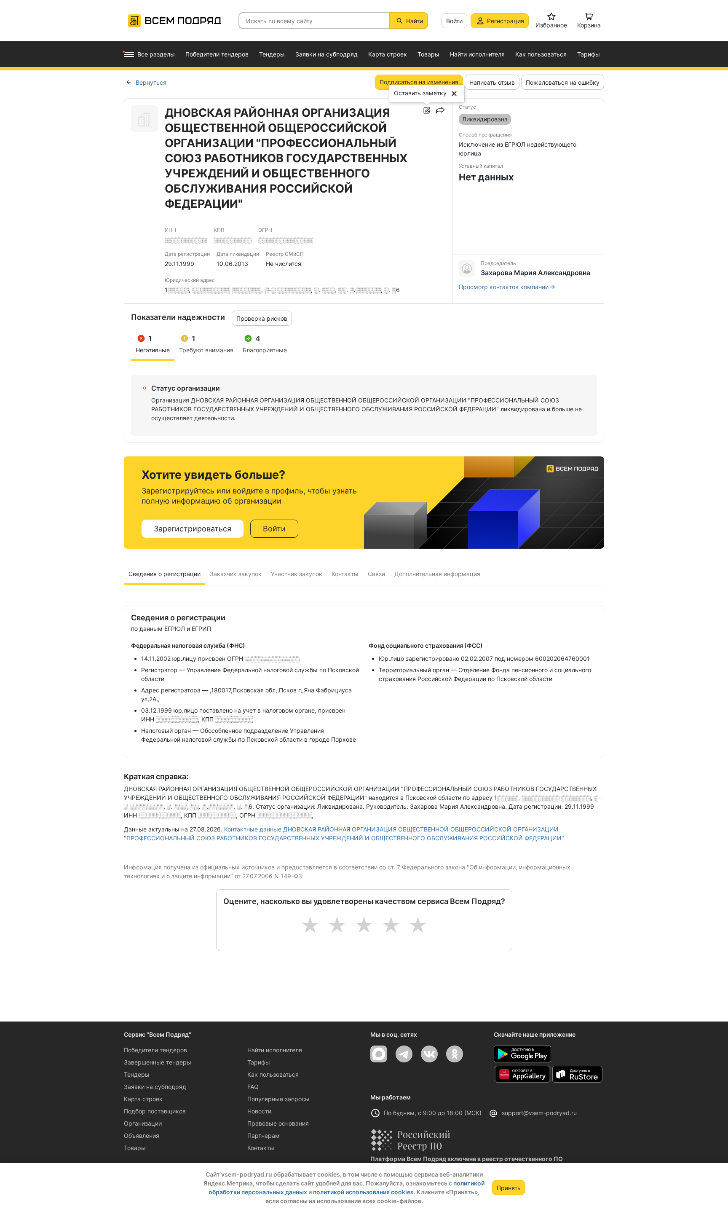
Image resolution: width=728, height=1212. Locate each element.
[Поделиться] (440, 110)
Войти (454, 20)
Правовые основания (278, 1123)
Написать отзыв (492, 82)
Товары (135, 1147)
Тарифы (258, 1062)
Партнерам (263, 1135)
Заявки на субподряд (155, 1086)
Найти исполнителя (274, 1050)
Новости (259, 1111)
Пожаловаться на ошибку (563, 82)
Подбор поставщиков (155, 1111)
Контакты (260, 1147)
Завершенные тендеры (157, 1062)
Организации (143, 1123)
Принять (509, 1187)
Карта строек (143, 1098)
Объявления (141, 1135)
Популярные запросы (278, 1098)
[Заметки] (427, 110)
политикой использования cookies (363, 1192)
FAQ (253, 1086)
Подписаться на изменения (419, 82)
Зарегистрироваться (192, 528)
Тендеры (137, 1074)
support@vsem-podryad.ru (539, 1112)
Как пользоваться (273, 1074)
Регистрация (505, 20)
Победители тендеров (155, 1050)
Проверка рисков (261, 318)
